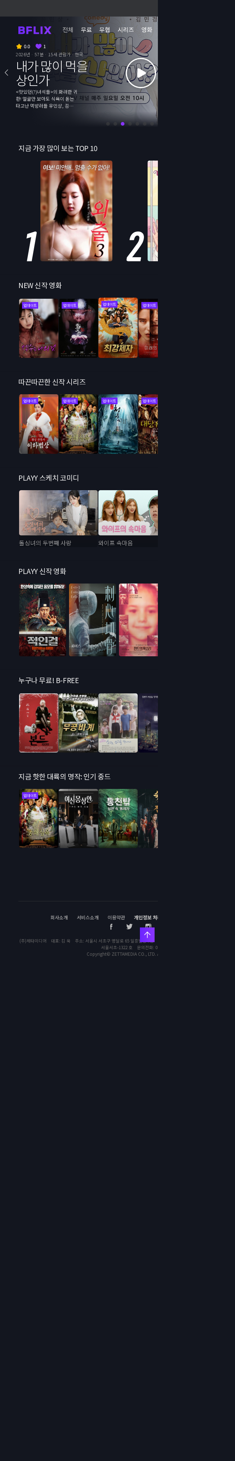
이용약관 (116, 917)
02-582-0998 (166, 947)
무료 (86, 29)
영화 (146, 29)
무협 (104, 29)
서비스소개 (88, 917)
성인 (173, 29)
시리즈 (126, 29)
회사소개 (59, 917)
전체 (67, 29)
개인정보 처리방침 (152, 917)
